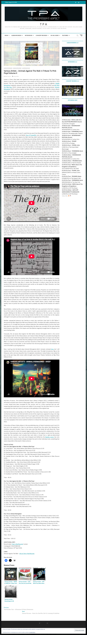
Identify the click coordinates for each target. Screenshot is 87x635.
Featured (65, 35)
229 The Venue (73, 188)
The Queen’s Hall (76, 178)
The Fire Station (76, 162)
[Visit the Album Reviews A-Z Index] (72, 48)
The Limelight (72, 153)
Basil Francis (8, 76)
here (52, 349)
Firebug (72, 143)
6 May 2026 (16, 76)
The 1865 (76, 168)
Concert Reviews (41, 35)
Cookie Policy (32, 632)
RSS (68, 196)
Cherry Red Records (17, 544)
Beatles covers (49, 437)
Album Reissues (8, 68)
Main (6, 35)
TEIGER (74, 141)
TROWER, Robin (77, 160)
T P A (43, 24)
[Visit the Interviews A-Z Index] (72, 67)
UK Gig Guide (55, 35)
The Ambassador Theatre (75, 133)
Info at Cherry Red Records (26, 553)
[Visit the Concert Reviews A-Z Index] (72, 86)
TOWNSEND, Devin (77, 131)
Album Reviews (16, 35)
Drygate (72, 123)
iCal (70, 196)
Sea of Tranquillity (31, 135)
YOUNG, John (76, 145)
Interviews (28, 35)
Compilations (26, 68)
